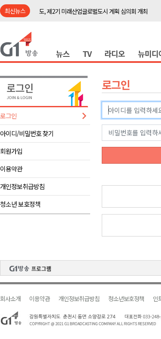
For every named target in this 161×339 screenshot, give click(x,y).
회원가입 (11, 151)
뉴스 (63, 53)
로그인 (8, 115)
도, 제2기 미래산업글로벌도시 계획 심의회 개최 (93, 11)
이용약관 (11, 168)
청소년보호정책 (126, 298)
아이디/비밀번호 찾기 (27, 133)
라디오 (114, 53)
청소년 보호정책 (20, 203)
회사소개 (10, 298)
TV (86, 53)
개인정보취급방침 (22, 186)
